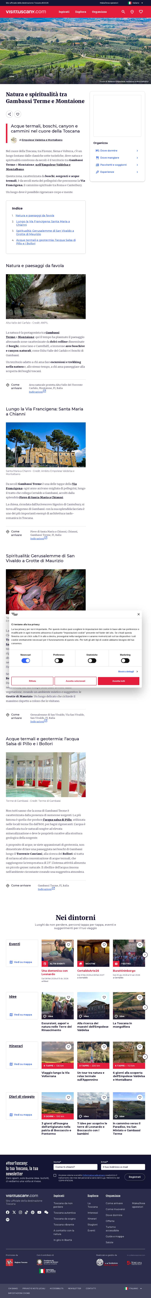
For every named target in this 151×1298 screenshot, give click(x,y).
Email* (104, 1162)
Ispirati (59, 1195)
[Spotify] (7, 1220)
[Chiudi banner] (139, 614)
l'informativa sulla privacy (94, 1175)
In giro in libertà (63, 1240)
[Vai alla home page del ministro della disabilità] (47, 1262)
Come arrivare (114, 1203)
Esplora (93, 1195)
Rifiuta (32, 681)
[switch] (59, 660)
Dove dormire (114, 1215)
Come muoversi (115, 1209)
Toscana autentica (65, 1212)
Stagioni (92, 1224)
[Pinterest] (32, 1212)
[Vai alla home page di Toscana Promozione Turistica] (134, 1262)
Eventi (91, 1230)
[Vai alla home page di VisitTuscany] (26, 12)
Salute (109, 1242)
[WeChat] (46, 1212)
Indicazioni (37, 391)
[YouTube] (39, 1212)
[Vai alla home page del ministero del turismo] (47, 1270)
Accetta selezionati (75, 681)
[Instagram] (20, 1212)
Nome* (57, 1162)
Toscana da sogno (65, 1218)
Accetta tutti (118, 681)
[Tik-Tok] (26, 1212)
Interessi (93, 1212)
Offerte (110, 1221)
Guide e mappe (115, 1236)
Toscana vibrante (64, 1224)
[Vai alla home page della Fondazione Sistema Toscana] (107, 1262)
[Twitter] (14, 1212)
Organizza (113, 1195)
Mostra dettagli (126, 671)
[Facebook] (7, 1212)
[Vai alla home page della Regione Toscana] (16, 1262)
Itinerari (92, 1218)
